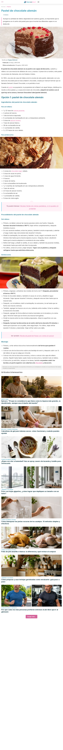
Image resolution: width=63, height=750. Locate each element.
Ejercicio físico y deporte (9, 608)
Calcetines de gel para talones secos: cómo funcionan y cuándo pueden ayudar (30, 432)
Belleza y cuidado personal (9, 429)
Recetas (3, 6)
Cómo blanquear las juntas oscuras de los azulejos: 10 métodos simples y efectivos (30, 522)
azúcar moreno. (15, 120)
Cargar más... (31, 616)
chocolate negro (16, 171)
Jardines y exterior (7, 489)
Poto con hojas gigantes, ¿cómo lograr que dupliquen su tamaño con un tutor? (30, 492)
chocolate (39, 363)
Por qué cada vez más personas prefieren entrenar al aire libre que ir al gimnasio (29, 611)
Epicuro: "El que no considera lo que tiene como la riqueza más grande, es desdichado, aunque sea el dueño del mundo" (31, 402)
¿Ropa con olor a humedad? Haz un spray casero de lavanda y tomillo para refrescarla (31, 462)
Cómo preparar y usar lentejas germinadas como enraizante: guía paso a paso (30, 581)
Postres (9, 6)
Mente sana (4, 399)
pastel (11, 87)
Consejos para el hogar (8, 459)
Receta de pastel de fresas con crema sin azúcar (37, 336)
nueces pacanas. (19, 110)
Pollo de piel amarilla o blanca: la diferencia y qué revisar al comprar (28, 552)
